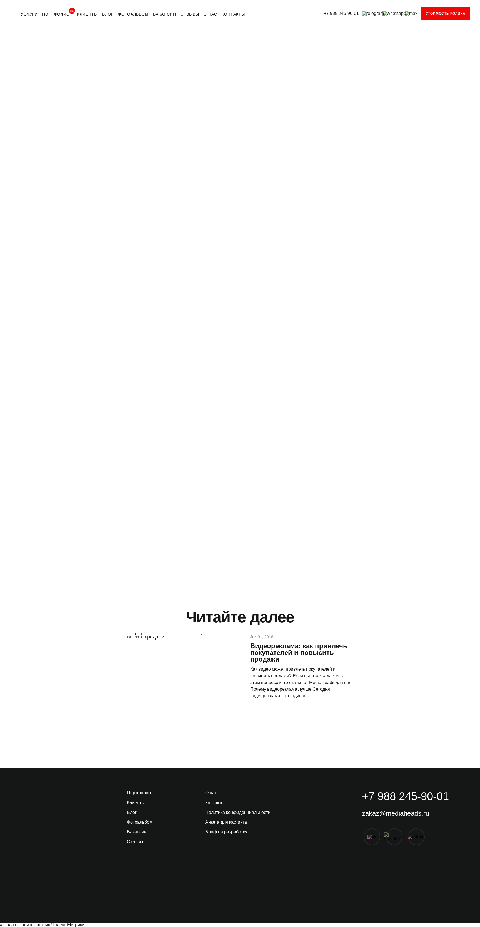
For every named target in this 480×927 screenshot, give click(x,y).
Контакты (233, 14)
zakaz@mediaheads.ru (395, 813)
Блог (108, 14)
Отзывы (190, 14)
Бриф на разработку (226, 832)
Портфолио (57, 13)
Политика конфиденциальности (238, 812)
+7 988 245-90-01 (341, 13)
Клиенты (87, 14)
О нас (210, 14)
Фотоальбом (133, 14)
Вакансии (164, 14)
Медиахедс (151, 544)
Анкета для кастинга (226, 822)
